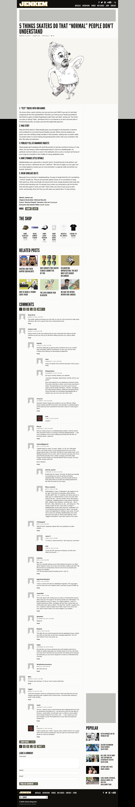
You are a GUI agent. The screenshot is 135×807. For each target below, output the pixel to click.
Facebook (53, 202)
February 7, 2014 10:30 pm (45, 428)
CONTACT (113, 5)
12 (35, 309)
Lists (35, 208)
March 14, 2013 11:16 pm (35, 678)
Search (20, 797)
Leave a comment (26, 753)
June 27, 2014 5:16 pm (51, 418)
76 (52, 36)
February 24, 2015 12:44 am (53, 472)
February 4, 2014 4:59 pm (44, 728)
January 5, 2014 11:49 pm (44, 707)
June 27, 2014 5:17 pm (51, 548)
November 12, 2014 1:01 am (53, 373)
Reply (29, 323)
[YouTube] (109, 2)
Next (40, 309)
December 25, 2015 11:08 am (45, 618)
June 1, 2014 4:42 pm (43, 581)
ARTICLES (78, 5)
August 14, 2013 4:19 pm (44, 345)
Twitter (47, 205)
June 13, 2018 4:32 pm (43, 631)
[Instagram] (104, 2)
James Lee (36, 36)
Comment (22, 756)
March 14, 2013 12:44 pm (35, 317)
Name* (21, 770)
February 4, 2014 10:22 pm (53, 361)
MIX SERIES (100, 5)
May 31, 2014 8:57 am (43, 446)
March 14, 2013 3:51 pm (35, 331)
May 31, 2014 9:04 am (43, 524)
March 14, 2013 (24, 36)
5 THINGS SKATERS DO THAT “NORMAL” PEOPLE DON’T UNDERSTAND (66, 28)
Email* (21, 776)
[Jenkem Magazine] (33, 4)
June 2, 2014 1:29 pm (51, 538)
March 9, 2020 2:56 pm (43, 666)
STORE (75, 793)
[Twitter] (101, 2)
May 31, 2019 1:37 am (51, 489)
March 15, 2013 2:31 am (35, 691)
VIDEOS (93, 5)
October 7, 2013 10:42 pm (44, 400)
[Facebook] (99, 2)
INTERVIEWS (86, 5)
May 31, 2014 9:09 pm (43, 560)
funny (28, 208)
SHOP (107, 5)
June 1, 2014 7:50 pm (43, 595)
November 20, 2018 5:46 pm (45, 647)
